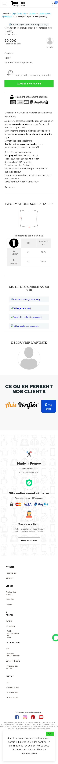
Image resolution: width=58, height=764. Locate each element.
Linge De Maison (19, 14)
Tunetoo (9, 621)
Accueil (6, 14)
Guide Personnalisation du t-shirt (9, 634)
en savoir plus (29, 753)
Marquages (9, 626)
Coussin (32, 14)
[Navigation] (4, 4)
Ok (49, 733)
